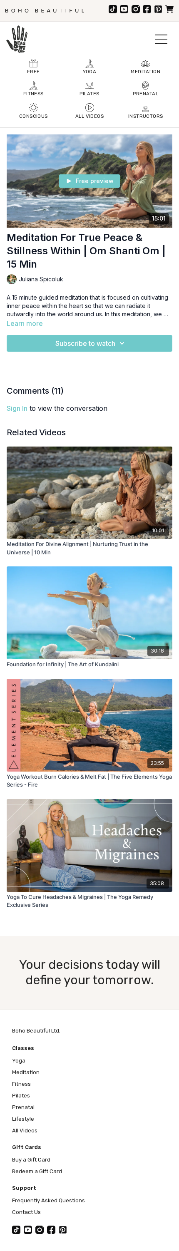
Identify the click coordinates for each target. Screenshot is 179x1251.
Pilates (21, 1095)
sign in (17, 408)
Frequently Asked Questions (48, 1200)
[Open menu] (161, 39)
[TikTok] (113, 9)
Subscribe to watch (85, 343)
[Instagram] (136, 9)
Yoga (18, 1060)
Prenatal (23, 1107)
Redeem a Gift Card (37, 1171)
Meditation (26, 1072)
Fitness (21, 1084)
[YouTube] (124, 9)
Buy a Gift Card (31, 1160)
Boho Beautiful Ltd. (36, 1031)
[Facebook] (147, 9)
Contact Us (26, 1212)
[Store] (169, 9)
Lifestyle (23, 1119)
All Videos (24, 1130)
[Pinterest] (158, 9)
